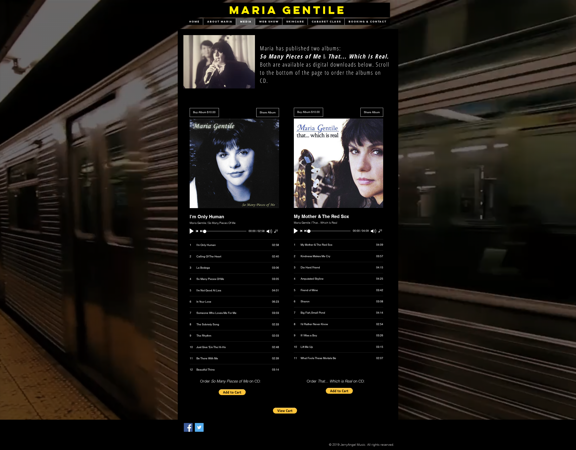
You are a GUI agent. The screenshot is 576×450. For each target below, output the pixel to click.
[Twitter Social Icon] (199, 427)
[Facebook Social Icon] (188, 427)
